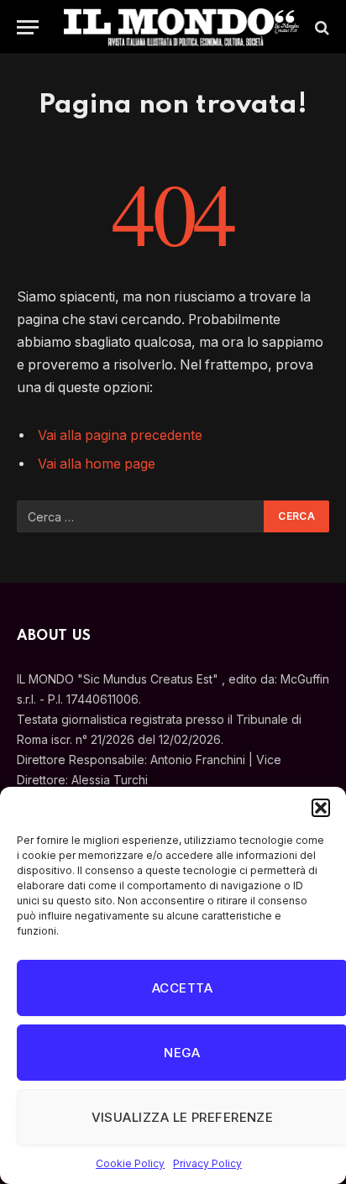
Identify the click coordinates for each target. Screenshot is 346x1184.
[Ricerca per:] (141, 516)
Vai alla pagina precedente (120, 435)
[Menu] (28, 27)
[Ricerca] (320, 27)
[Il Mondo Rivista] (181, 27)
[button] (320, 807)
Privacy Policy (207, 1163)
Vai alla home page (96, 464)
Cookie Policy (130, 1163)
